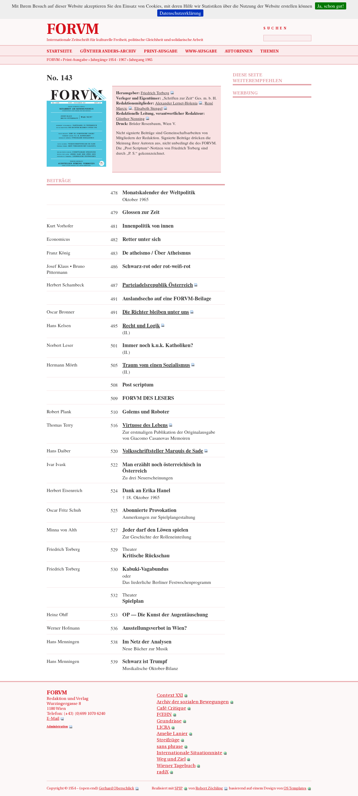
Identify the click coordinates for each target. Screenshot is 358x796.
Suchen (275, 28)
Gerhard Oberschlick (116, 788)
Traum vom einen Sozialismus (156, 365)
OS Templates (295, 788)
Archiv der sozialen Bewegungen (193, 702)
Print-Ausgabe (160, 51)
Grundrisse (169, 721)
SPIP (179, 788)
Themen (269, 51)
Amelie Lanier (172, 734)
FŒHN (164, 715)
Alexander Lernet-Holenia (176, 103)
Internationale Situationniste (189, 753)
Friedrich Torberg (155, 92)
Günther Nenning (130, 118)
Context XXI (170, 695)
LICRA (163, 727)
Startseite (59, 51)
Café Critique (171, 708)
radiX (163, 772)
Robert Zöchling (209, 788)
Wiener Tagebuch (176, 766)
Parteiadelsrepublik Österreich (157, 285)
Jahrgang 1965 (141, 60)
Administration (57, 726)
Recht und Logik (141, 325)
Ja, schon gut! (330, 6)
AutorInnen (238, 51)
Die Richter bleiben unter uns (155, 312)
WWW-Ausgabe (201, 51)
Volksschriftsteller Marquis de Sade (162, 450)
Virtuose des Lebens (145, 425)
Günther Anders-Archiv (108, 51)
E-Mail (53, 719)
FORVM (73, 30)
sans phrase (170, 747)
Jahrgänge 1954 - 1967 (109, 60)
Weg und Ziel (171, 759)
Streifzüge (168, 740)
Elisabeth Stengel (148, 108)
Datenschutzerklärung (180, 13)
